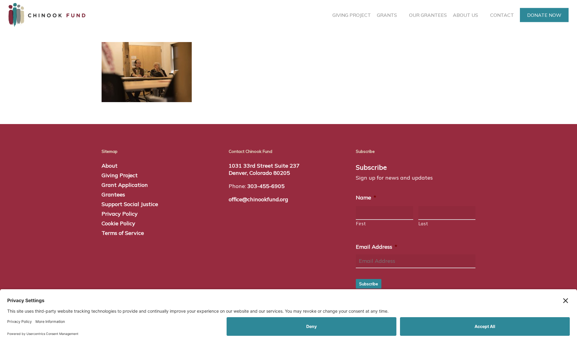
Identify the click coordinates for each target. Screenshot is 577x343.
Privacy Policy (120, 213)
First (361, 223)
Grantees (113, 194)
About (110, 165)
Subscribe (368, 284)
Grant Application (125, 184)
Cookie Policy (118, 223)
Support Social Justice (130, 204)
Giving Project (120, 175)
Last (423, 223)
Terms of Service (123, 232)
